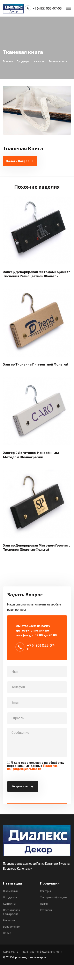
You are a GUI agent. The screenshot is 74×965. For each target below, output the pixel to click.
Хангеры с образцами (53, 897)
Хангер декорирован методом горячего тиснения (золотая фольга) (37, 547)
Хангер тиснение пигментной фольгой (35, 364)
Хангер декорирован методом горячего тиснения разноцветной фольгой (37, 274)
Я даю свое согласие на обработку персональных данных (35, 766)
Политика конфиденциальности (32, 767)
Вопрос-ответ (12, 926)
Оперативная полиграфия (11, 912)
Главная (8, 61)
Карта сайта (10, 951)
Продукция (23, 61)
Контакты (9, 903)
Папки (44, 903)
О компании (10, 891)
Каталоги (39, 61)
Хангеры (45, 891)
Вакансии (9, 920)
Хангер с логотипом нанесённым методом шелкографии (31, 455)
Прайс (7, 933)
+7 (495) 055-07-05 (47, 8)
